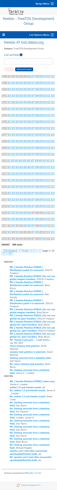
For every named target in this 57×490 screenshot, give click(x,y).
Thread (25, 251)
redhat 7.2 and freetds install (25, 387)
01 (10, 83)
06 (30, 76)
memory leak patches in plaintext (28, 352)
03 (18, 83)
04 (22, 83)
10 (45, 76)
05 (26, 83)
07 (33, 76)
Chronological (10, 251)
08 (37, 76)
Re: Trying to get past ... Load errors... (30, 340)
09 (41, 76)
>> (10, 254)
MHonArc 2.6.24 (33, 473)
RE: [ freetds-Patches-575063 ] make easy (32, 381)
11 (49, 76)
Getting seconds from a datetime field (30, 358)
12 (53, 76)
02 (14, 83)
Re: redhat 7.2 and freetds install (27, 390)
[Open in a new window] (21, 54)
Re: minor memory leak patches (27, 364)
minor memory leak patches (25, 346)
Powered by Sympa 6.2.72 (31, 485)
